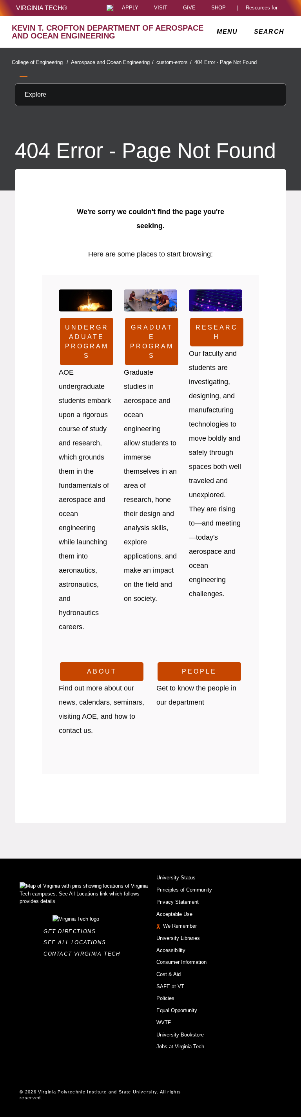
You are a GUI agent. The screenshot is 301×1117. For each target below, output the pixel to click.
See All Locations (77, 942)
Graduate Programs (152, 341)
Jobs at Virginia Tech (180, 1046)
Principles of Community (184, 890)
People (199, 671)
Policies (165, 998)
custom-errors (174, 62)
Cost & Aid (168, 974)
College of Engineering (40, 62)
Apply (130, 8)
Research (217, 332)
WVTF (163, 1022)
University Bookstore (180, 1035)
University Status (176, 878)
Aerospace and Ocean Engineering (112, 62)
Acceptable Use (174, 914)
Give (189, 8)
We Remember (180, 926)
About (102, 671)
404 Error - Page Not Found (225, 62)
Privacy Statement (177, 902)
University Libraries (178, 938)
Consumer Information (181, 962)
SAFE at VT (170, 986)
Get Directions (72, 931)
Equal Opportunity (176, 1010)
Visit (160, 8)
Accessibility (170, 950)
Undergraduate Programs (87, 341)
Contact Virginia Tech (84, 954)
